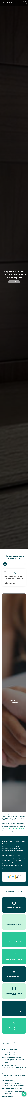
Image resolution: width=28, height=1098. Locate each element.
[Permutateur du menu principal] (25, 3)
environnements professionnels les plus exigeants (13, 828)
